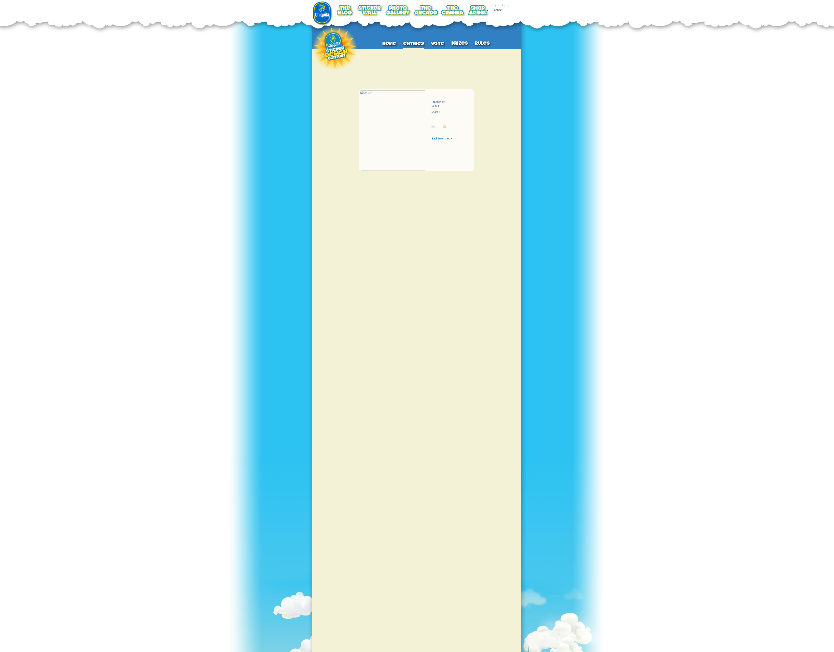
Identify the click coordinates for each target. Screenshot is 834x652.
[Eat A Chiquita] (323, 14)
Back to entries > (442, 138)
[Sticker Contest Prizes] (460, 44)
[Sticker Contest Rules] (483, 44)
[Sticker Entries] (414, 44)
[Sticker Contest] (334, 48)
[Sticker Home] (390, 44)
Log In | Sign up (501, 5)
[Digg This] (444, 126)
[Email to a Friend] (433, 126)
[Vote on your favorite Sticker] (438, 44)
